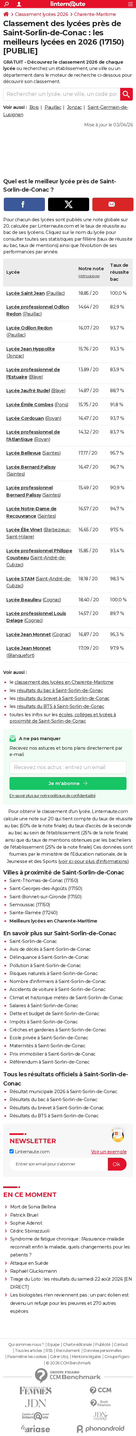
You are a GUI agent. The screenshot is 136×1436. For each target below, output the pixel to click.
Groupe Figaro (116, 1357)
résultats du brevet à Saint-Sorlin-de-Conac (63, 698)
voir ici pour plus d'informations (93, 861)
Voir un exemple (109, 1152)
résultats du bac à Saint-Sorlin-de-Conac (60, 690)
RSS (49, 1350)
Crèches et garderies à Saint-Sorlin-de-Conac (57, 1030)
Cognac (52, 600)
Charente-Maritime (95, 14)
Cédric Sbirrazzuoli (30, 1231)
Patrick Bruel (24, 1215)
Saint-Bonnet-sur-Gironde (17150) (45, 897)
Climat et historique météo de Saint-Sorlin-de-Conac (66, 998)
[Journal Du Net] (35, 1403)
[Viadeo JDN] (100, 1416)
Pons (61, 404)
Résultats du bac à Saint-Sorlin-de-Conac (53, 1099)
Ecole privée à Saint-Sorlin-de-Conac (48, 1038)
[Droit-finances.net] (100, 1403)
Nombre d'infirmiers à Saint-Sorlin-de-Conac (57, 981)
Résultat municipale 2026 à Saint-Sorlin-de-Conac (63, 1091)
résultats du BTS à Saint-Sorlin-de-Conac (60, 706)
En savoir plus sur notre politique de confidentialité (52, 795)
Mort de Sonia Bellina (33, 1207)
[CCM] (100, 1391)
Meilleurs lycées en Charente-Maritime (53, 921)
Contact (121, 1344)
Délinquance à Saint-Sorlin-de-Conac (49, 957)
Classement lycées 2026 (41, 14)
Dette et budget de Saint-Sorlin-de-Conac (54, 1013)
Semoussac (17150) (29, 905)
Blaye (36, 377)
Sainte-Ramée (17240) (33, 913)
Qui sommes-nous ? (26, 1344)
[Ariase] (35, 1428)
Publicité (102, 1344)
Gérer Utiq (59, 1357)
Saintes (51, 453)
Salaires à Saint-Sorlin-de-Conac (43, 1005)
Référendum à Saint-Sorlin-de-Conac (49, 1062)
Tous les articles (28, 1350)
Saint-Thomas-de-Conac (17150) (43, 880)
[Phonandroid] (100, 1429)
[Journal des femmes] (35, 1391)
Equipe (53, 1344)
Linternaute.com (31, 1152)
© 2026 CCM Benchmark (68, 1363)
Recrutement (68, 1350)
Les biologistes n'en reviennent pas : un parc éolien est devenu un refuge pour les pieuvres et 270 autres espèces (69, 1303)
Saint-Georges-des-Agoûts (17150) (45, 888)
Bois (34, 107)
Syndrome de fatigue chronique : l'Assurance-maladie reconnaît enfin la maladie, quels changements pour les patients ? (70, 1247)
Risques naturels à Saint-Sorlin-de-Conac (53, 973)
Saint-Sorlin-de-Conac (33, 941)
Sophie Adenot (26, 1223)
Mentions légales (86, 1357)
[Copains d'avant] (35, 1416)
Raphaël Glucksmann (33, 1271)
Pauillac (53, 107)
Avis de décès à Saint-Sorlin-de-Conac (50, 949)
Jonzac (74, 107)
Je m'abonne (64, 783)
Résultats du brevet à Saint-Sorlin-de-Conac (56, 1108)
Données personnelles (102, 1350)
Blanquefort (21, 655)
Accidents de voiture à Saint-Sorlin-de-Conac (57, 989)
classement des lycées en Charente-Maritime (64, 682)
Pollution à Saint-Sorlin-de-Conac (45, 965)
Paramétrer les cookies (26, 1357)
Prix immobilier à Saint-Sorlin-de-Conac (52, 1054)
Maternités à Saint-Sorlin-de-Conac (47, 1046)
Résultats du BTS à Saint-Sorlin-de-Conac (53, 1116)
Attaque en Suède (29, 1263)
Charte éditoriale (77, 1344)
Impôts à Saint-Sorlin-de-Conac (43, 1022)
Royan (53, 418)
